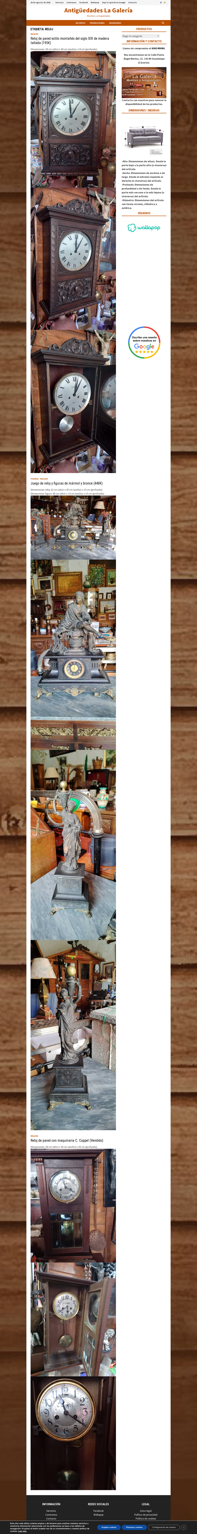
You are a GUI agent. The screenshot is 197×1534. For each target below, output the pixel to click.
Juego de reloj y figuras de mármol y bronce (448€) (67, 483)
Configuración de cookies (164, 1527)
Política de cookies (146, 1518)
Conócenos (71, 2)
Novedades (115, 22)
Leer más (22, 1531)
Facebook (83, 2)
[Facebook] (161, 2)
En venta (80, 22)
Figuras (35, 479)
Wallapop (95, 2)
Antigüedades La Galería (98, 10)
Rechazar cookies (134, 1527)
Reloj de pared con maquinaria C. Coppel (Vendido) (67, 1140)
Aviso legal (146, 1510)
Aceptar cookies (109, 1527)
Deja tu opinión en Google (113, 2)
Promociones (97, 22)
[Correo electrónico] (164, 2)
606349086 (158, 48)
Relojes (34, 34)
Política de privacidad (145, 1514)
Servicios (59, 2)
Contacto (132, 2)
